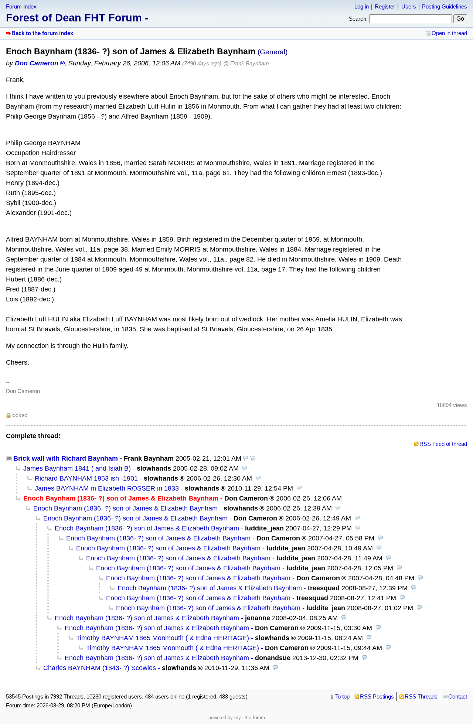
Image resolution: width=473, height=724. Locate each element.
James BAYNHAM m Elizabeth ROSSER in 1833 (107, 488)
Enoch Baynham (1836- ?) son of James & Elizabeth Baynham (125, 508)
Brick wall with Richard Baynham (65, 458)
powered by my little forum (236, 717)
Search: (358, 19)
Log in (361, 6)
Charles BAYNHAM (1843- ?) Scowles (99, 668)
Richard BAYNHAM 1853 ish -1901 (86, 478)
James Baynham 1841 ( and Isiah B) (77, 468)
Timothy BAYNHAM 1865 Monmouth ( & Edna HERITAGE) (162, 638)
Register (385, 6)
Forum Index (21, 6)
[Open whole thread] (252, 458)
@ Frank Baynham (246, 63)
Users (408, 6)
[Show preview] (245, 458)
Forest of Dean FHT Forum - (77, 18)
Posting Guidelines (444, 6)
